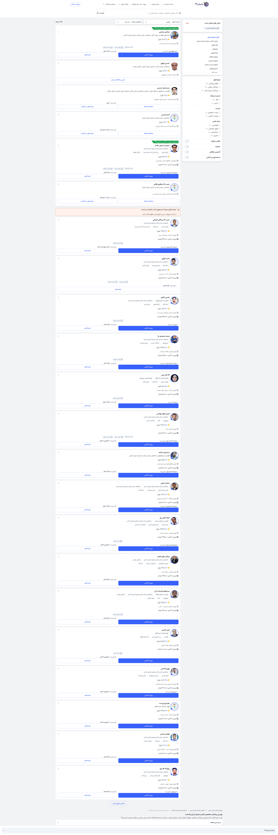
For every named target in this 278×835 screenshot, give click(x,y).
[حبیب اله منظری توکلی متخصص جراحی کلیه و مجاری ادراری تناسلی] (174, 187)
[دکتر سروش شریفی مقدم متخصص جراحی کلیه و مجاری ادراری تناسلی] (174, 149)
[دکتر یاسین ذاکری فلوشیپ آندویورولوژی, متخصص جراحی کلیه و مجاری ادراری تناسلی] (174, 301)
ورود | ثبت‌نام (75, 4)
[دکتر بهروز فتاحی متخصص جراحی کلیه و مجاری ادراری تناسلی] (174, 672)
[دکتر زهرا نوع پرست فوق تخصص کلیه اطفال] (174, 706)
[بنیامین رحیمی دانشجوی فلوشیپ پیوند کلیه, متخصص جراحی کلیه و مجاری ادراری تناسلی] (174, 35)
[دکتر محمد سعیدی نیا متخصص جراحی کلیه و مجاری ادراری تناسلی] (174, 339)
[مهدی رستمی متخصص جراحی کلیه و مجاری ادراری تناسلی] (174, 737)
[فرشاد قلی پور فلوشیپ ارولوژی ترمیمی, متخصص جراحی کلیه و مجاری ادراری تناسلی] (174, 521)
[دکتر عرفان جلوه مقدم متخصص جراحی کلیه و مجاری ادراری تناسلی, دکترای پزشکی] (174, 560)
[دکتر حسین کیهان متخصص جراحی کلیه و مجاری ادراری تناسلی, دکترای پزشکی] (174, 66)
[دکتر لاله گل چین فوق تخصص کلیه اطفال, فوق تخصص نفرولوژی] (174, 378)
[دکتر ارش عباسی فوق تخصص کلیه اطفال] (174, 633)
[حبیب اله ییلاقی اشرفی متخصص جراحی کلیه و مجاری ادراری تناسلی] (174, 223)
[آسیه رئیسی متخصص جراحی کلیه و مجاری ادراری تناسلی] (174, 118)
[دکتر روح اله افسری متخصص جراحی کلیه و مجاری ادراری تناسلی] (174, 772)
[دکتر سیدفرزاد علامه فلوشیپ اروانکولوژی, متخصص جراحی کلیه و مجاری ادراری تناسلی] (174, 456)
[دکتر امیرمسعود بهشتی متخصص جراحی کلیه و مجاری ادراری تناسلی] (174, 417)
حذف (187, 23)
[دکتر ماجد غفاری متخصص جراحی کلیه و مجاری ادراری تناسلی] (174, 262)
